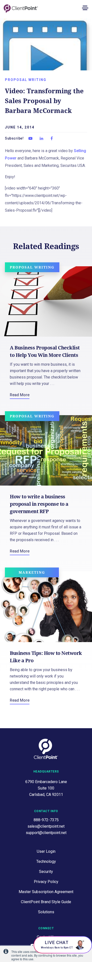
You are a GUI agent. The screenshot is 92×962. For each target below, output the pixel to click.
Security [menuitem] (46, 871)
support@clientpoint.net (46, 832)
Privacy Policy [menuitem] (46, 881)
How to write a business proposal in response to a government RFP (39, 504)
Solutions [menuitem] (46, 912)
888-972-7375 (46, 820)
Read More (19, 395)
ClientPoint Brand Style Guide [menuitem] (46, 901)
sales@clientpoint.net (46, 826)
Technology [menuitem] (46, 861)
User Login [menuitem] (46, 851)
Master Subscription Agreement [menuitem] (46, 891)
